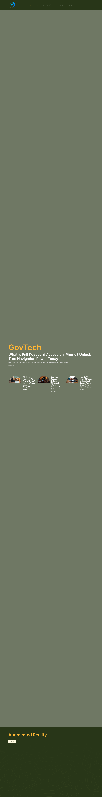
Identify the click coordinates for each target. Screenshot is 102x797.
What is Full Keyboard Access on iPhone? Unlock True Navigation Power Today (49, 356)
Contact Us (70, 5)
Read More (11, 365)
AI (55, 5)
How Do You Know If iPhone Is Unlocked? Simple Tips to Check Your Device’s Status (86, 382)
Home (29, 5)
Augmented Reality (46, 5)
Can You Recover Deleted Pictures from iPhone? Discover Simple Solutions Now (57, 383)
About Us (61, 5)
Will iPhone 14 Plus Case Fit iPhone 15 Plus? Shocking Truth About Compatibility (29, 382)
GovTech (36, 5)
